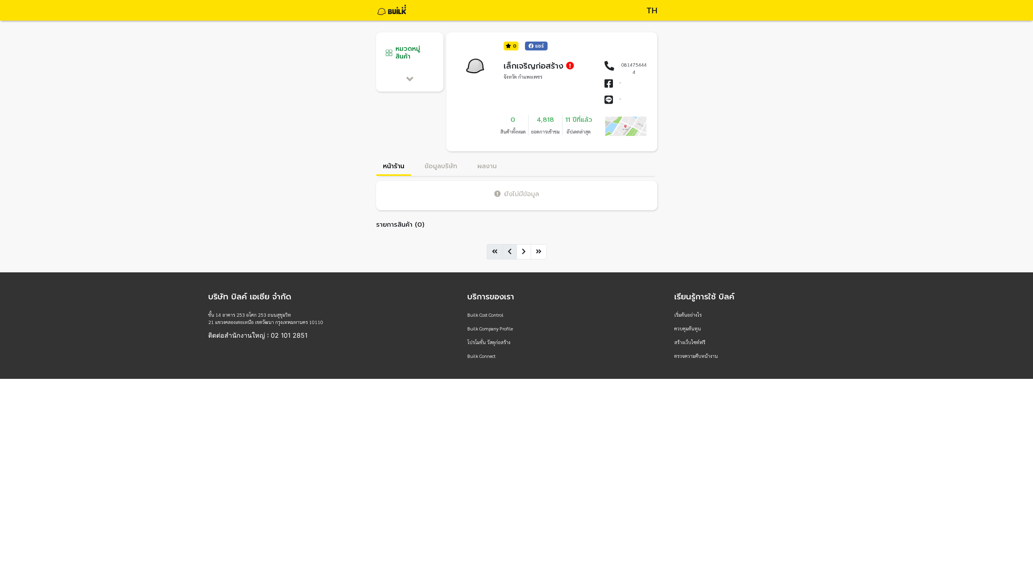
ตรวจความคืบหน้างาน (696, 356)
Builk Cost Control (485, 314)
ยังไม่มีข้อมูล (521, 193)
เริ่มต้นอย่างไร (688, 314)
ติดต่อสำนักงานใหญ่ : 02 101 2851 (257, 335)
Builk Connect (481, 356)
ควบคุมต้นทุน (687, 328)
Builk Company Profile (490, 328)
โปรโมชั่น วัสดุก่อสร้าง (488, 342)
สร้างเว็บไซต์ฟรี (689, 342)
